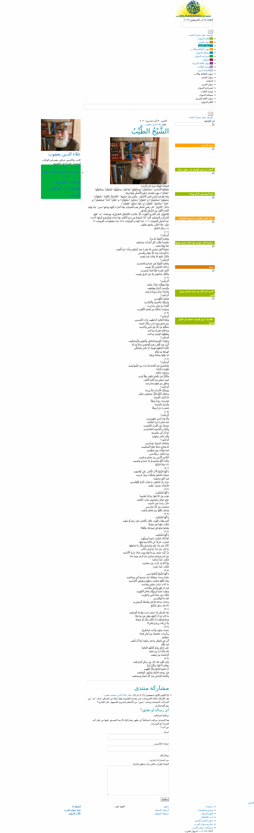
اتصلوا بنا (76, 806)
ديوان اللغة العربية (201, 63)
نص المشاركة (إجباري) (159, 760)
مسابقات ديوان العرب (202, 827)
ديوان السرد (204, 42)
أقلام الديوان (204, 38)
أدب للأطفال (207, 817)
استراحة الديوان (202, 56)
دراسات (209, 806)
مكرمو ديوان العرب (203, 824)
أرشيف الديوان (162, 810)
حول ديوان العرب (72, 810)
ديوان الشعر (204, 45)
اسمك (166, 732)
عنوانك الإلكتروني (161, 744)
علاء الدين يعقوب (153, 124)
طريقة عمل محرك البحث (200, 35)
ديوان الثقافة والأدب (200, 49)
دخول (166, 806)
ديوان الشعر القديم (204, 820)
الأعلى (251, 803)
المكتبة (206, 59)
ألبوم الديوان (207, 813)
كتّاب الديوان (75, 813)
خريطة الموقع (162, 813)
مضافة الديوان (203, 52)
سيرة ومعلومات (205, 810)
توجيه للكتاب (203, 67)
